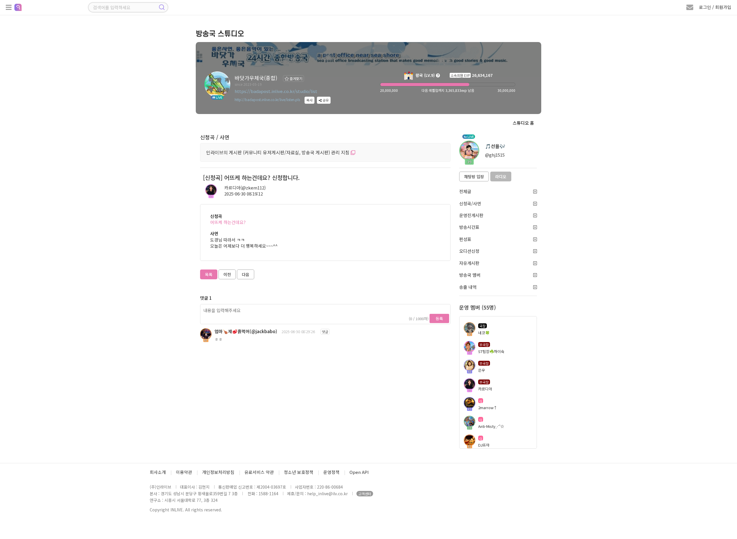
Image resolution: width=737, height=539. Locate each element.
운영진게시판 (471, 215)
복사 (309, 100)
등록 (439, 318)
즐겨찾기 (295, 78)
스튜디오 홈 (523, 123)
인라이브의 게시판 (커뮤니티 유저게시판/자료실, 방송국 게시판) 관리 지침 (278, 152)
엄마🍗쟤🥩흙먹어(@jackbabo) (245, 331)
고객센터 (364, 493)
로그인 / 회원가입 (715, 7)
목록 (208, 274)
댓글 (325, 331)
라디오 (500, 176)
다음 (245, 274)
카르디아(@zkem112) (245, 188)
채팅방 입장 (474, 176)
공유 (325, 100)
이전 (227, 274)
